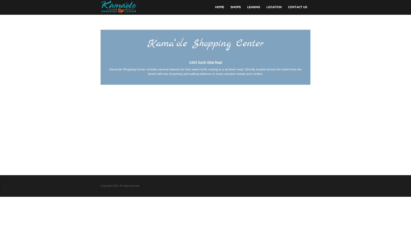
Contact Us (297, 7)
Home (219, 7)
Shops (236, 7)
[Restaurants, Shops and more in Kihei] (119, 7)
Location (274, 7)
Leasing (253, 7)
